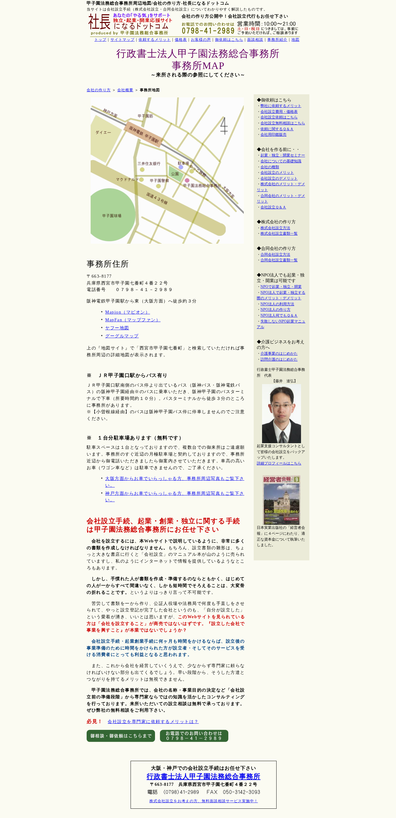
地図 (295, 39)
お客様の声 (201, 39)
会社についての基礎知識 (280, 161)
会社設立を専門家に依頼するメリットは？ (153, 721)
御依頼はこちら (229, 39)
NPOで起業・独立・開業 (281, 287)
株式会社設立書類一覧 (279, 233)
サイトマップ (122, 39)
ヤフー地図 (117, 328)
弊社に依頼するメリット (280, 106)
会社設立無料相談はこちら (282, 123)
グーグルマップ (122, 336)
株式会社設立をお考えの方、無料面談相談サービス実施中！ (203, 801)
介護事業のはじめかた (279, 353)
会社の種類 (269, 167)
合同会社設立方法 (275, 254)
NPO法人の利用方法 (277, 304)
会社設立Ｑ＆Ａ (273, 207)
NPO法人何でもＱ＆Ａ (279, 315)
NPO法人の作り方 (275, 309)
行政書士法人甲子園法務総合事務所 (203, 776)
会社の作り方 (99, 90)
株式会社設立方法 (275, 228)
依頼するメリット (155, 39)
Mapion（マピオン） (127, 312)
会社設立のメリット (277, 172)
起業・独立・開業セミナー (282, 155)
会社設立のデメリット (279, 178)
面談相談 (255, 39)
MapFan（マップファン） (133, 320)
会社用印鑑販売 (273, 134)
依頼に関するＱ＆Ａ (277, 129)
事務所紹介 (277, 39)
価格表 (181, 39)
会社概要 (125, 90)
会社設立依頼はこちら (279, 117)
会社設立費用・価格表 (279, 111)
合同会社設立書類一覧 (279, 260)
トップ (100, 39)
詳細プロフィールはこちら (279, 463)
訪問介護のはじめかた (279, 359)
